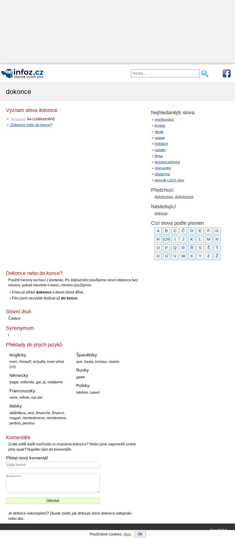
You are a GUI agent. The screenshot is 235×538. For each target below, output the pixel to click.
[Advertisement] (117, 32)
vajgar (160, 138)
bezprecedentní (167, 162)
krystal (160, 126)
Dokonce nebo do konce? (31, 125)
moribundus (164, 120)
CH (166, 239)
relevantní (163, 168)
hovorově (18, 119)
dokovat (160, 213)
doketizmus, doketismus (173, 197)
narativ (160, 150)
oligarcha (162, 174)
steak (159, 132)
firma (159, 156)
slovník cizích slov (169, 180)
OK (140, 534)
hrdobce (161, 144)
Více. (127, 534)
